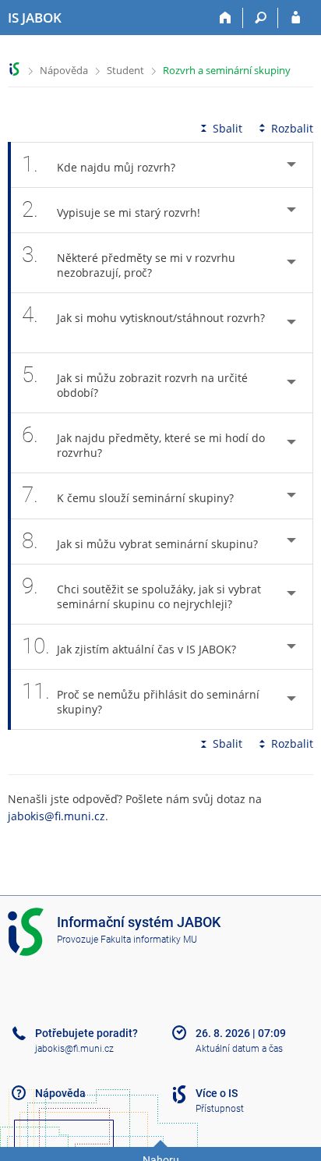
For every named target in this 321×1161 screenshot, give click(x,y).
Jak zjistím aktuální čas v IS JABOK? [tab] (129, 646)
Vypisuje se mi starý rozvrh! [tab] (111, 209)
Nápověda (64, 70)
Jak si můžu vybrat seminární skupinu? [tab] (140, 541)
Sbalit (227, 128)
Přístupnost (220, 1108)
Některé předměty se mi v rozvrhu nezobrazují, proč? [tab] (128, 261)
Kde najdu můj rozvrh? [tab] (98, 164)
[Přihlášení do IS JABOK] (295, 18)
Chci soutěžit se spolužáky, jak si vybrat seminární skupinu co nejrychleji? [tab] (141, 592)
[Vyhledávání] (260, 18)
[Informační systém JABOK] (14, 69)
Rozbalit (292, 128)
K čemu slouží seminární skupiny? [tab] (128, 495)
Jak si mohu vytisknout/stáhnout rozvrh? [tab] (143, 314)
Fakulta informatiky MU (149, 939)
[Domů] (225, 18)
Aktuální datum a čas (239, 1048)
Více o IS (217, 1093)
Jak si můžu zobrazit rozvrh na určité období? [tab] (135, 381)
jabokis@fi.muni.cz (56, 816)
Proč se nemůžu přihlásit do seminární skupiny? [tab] (140, 697)
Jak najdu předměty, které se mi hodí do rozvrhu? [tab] (143, 441)
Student (125, 70)
